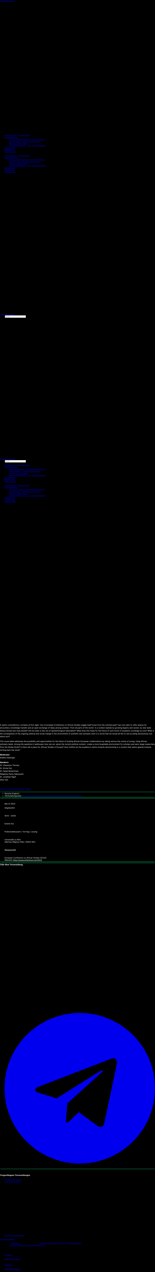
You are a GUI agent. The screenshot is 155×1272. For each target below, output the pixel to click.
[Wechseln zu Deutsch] (6, 176)
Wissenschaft (10, 850)
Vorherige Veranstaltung (13, 1180)
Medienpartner (10, 150)
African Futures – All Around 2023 (17, 135)
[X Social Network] (80, 1005)
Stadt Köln (15, 1243)
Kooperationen (10, 148)
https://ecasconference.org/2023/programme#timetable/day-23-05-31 (52, 796)
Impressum (8, 1255)
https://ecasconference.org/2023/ (27, 860)
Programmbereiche (11, 137)
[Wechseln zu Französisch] (6, 180)
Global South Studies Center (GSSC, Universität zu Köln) (60, 1243)
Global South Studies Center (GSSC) (15, 789)
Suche (2, 316)
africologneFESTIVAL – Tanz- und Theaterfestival (27, 146)
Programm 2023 (10, 152)
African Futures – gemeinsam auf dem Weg (24, 141)
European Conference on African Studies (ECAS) (27, 139)
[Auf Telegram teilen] (80, 1165)
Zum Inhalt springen (7, 1)
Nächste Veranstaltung (13, 1182)
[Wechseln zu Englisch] (6, 178)
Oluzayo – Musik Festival (18, 144)
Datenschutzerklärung (12, 1259)
